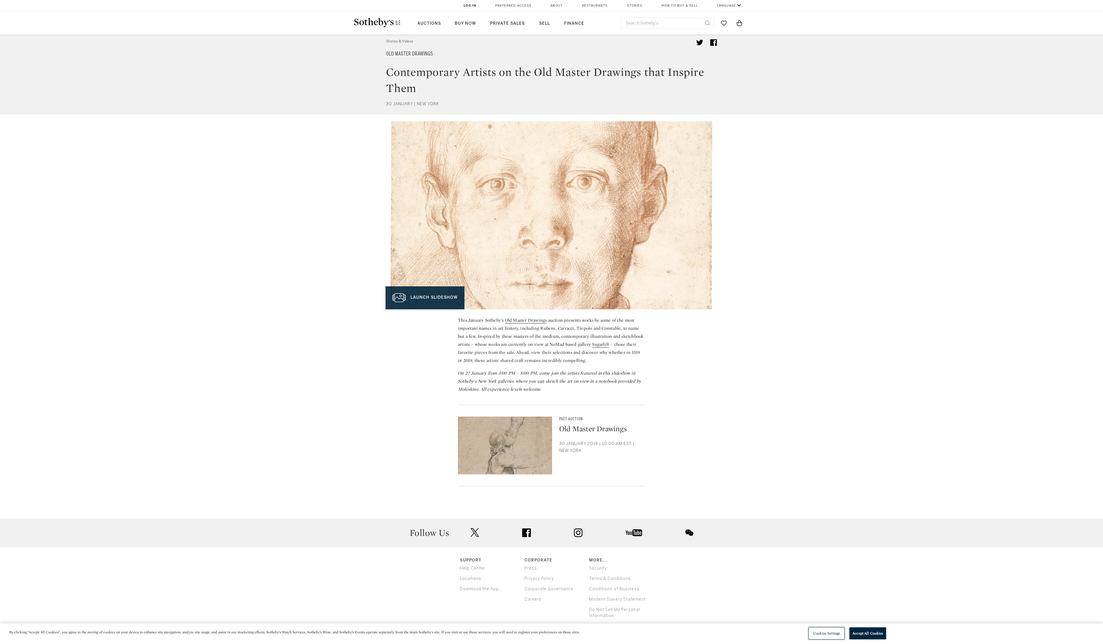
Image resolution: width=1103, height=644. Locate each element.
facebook (526, 532)
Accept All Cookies (868, 633)
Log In (470, 5)
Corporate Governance (548, 588)
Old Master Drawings (409, 54)
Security (598, 568)
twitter (474, 532)
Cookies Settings (826, 633)
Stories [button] (634, 5)
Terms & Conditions (610, 578)
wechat (689, 533)
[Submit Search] (707, 23)
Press (530, 568)
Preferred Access (513, 5)
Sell (544, 23)
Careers (532, 599)
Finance (574, 23)
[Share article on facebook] (713, 42)
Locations (470, 578)
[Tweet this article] (699, 42)
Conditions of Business (614, 588)
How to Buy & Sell (680, 5)
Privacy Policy (539, 578)
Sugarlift (600, 344)
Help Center (472, 568)
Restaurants (595, 5)
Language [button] (726, 5)
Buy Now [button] (465, 23)
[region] (551, 634)
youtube (634, 532)
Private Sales (507, 23)
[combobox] (667, 23)
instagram (578, 532)
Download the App (479, 588)
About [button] (556, 5)
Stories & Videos (399, 41)
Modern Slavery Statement (617, 599)
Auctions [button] (429, 23)
